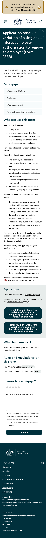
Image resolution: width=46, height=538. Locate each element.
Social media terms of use (12, 530)
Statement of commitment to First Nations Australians (18, 517)
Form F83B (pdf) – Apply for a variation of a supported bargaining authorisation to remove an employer (23, 328)
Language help (8, 462)
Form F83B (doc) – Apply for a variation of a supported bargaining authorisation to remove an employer (23, 313)
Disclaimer (6, 524)
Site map (6, 475)
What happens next (15, 105)
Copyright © (7, 513)
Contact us (11, 422)
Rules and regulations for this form (21, 112)
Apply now (11, 98)
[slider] (13, 387)
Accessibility (7, 521)
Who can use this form (16, 91)
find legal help (23, 422)
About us (6, 471)
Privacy (5, 527)
